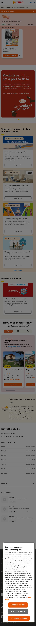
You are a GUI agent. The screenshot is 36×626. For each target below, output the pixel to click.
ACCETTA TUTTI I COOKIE (19, 618)
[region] (19, 582)
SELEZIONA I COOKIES (18, 605)
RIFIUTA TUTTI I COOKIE (18, 612)
